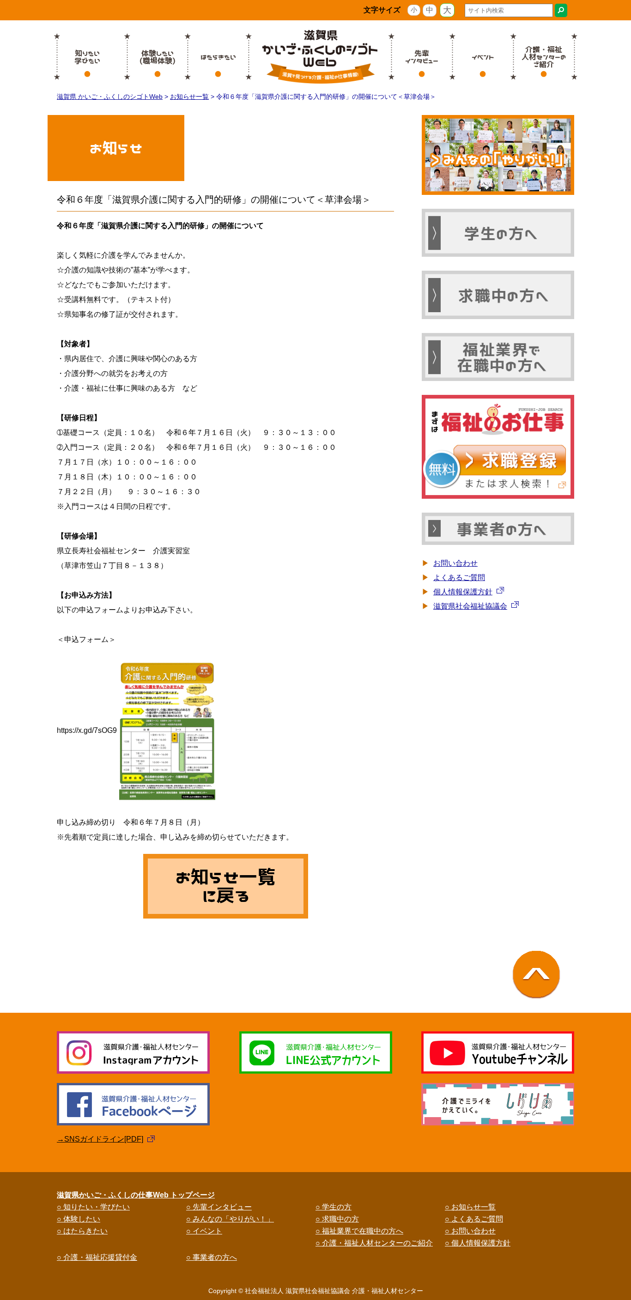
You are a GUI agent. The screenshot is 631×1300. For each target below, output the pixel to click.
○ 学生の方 (334, 1207)
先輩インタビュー (421, 56)
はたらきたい (218, 56)
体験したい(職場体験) (158, 56)
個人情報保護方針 (462, 592)
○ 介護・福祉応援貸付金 (97, 1257)
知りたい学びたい (87, 56)
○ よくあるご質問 (474, 1219)
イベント (483, 56)
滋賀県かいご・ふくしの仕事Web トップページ (136, 1195)
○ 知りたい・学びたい (93, 1207)
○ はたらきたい (82, 1231)
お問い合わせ (455, 563)
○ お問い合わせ (470, 1231)
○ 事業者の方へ (211, 1257)
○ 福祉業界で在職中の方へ (359, 1231)
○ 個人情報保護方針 (477, 1243)
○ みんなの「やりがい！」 (230, 1219)
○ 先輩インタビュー (219, 1207)
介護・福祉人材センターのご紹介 (544, 57)
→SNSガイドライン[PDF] (100, 1139)
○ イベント (204, 1231)
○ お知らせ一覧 (470, 1207)
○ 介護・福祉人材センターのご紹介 (374, 1243)
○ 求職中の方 (337, 1219)
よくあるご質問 (459, 577)
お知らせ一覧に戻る (226, 886)
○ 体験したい (78, 1219)
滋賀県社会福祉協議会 (470, 606)
